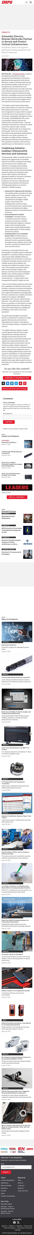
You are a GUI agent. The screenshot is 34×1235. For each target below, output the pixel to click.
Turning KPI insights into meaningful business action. (15, 648)
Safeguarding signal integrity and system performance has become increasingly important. (16, 925)
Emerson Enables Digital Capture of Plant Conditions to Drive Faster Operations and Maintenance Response (11, 542)
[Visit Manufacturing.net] (12, 1152)
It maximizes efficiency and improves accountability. (13, 994)
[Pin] (20, 383)
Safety (5, 1020)
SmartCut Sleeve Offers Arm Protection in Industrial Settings (15, 853)
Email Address (8, 413)
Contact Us (12, 1226)
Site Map (17, 1230)
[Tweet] (16, 383)
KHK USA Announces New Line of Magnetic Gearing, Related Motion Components (15, 1092)
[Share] (7, 383)
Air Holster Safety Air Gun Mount (12, 954)
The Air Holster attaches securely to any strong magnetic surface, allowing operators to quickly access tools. (16, 958)
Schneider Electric (19, 74)
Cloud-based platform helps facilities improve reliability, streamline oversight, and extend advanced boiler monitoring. (15, 717)
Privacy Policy (28, 1226)
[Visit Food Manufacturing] (12, 1149)
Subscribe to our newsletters (17, 378)
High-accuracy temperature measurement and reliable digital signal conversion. (15, 787)
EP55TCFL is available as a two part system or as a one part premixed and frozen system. (16, 891)
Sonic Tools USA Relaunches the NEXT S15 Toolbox (11, 474)
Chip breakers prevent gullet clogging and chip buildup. (15, 1132)
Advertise (19, 1226)
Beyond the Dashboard (9, 442)
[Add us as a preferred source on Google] (24, 383)
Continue (8, 422)
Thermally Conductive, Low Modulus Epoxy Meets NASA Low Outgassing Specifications (16, 887)
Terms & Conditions (9, 1228)
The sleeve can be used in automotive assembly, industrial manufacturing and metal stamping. (16, 857)
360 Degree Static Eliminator (8, 517)
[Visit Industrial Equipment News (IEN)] (21, 1149)
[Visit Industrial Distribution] (4, 1152)
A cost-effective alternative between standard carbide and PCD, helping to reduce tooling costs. (16, 680)
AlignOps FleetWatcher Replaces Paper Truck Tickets (16, 817)
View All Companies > (17, 497)
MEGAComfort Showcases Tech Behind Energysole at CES (12, 530)
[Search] (26, 2)
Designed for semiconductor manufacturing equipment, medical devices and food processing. (16, 1096)
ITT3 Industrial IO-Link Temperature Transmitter (13, 782)
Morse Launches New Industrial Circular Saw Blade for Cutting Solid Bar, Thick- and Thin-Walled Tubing (16, 1127)
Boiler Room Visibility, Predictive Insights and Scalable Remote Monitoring (12, 464)
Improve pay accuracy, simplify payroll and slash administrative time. (16, 821)
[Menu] (30, 2)
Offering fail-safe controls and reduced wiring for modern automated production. (16, 1062)
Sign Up (6, 1172)
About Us (4, 1226)
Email (2, 1164)
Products (6, 32)
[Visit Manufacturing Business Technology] (21, 1152)
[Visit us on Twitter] (18, 1222)
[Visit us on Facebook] (14, 1222)
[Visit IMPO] (29, 1149)
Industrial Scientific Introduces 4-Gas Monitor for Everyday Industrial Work (16, 1024)
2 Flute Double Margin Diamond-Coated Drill (12, 452)
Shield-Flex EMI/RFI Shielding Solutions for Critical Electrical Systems (15, 921)
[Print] (3, 383)
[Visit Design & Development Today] (4, 1149)
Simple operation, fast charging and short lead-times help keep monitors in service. (16, 1028)
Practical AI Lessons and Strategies (11, 553)
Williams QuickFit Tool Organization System (16, 991)
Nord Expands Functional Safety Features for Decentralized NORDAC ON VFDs (16, 1058)
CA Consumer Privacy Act (24, 1228)
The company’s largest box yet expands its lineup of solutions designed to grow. (16, 753)
